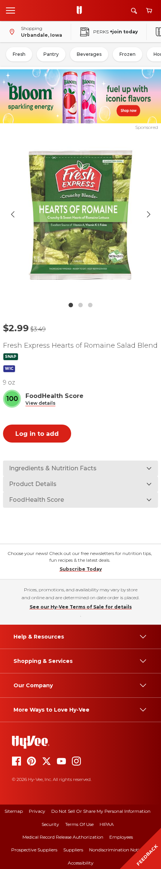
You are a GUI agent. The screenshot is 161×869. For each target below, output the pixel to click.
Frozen (127, 54)
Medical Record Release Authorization (62, 837)
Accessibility (81, 863)
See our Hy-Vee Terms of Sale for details (81, 607)
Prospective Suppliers (34, 850)
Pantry (51, 54)
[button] (40, 403)
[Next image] (148, 214)
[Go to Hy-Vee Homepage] (81, 10)
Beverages (89, 54)
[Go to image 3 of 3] (90, 305)
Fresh (19, 54)
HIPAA (107, 824)
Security (50, 824)
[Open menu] (10, 10)
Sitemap (13, 811)
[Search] (134, 10)
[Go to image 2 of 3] (80, 305)
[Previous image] (12, 214)
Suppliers (73, 850)
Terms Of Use (79, 824)
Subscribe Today (81, 569)
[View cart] (149, 10)
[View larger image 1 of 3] (80, 214)
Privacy (37, 811)
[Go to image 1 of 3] (71, 305)
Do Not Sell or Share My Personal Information (101, 811)
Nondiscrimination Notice (116, 850)
